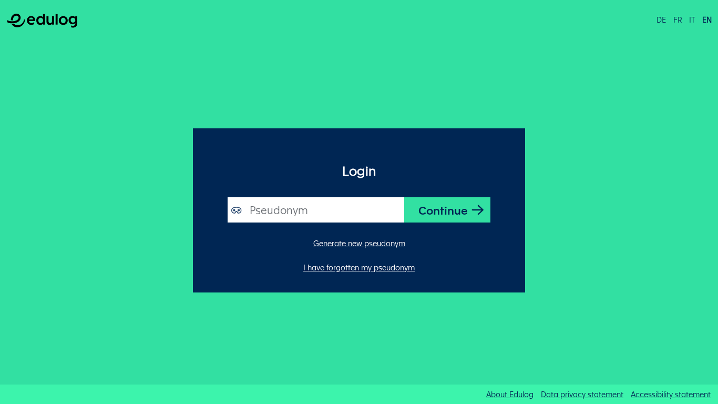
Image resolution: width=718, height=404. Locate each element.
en (707, 19)
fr (677, 19)
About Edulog (510, 394)
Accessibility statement (671, 394)
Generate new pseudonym (359, 243)
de (661, 19)
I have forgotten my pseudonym (359, 267)
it (692, 19)
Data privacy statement (582, 394)
